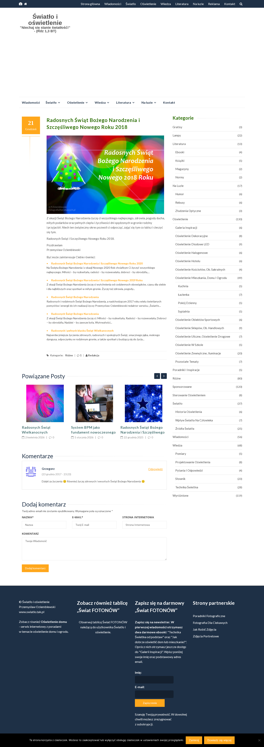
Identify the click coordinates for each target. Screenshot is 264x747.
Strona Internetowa (138, 517)
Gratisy (177, 127)
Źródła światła (184, 428)
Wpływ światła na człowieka (194, 420)
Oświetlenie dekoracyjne (191, 236)
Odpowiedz (155, 469)
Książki (179, 160)
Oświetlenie (148, 4)
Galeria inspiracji (186, 227)
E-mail (77, 517)
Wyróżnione (180, 495)
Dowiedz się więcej (219, 740)
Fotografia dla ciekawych (210, 622)
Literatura (181, 4)
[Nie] (259, 740)
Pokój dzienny (187, 303)
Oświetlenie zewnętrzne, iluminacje (198, 353)
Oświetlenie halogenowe (191, 252)
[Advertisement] (132, 68)
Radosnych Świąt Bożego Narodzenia (75, 297)
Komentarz (30, 533)
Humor (179, 194)
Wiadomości (112, 4)
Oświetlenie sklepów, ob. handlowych (199, 328)
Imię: (138, 672)
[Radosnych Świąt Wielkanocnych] (45, 403)
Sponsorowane (182, 386)
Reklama (214, 4)
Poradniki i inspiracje (186, 370)
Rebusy (180, 202)
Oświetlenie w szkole (189, 344)
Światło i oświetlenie (45, 19)
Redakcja (93, 355)
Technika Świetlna (186, 487)
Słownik (180, 478)
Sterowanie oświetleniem (189, 395)
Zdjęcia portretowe (206, 636)
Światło (131, 4)
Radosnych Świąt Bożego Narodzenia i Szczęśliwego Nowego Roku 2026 (142, 432)
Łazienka (183, 294)
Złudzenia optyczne (188, 211)
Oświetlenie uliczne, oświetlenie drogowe (202, 336)
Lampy (177, 135)
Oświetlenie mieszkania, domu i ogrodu (201, 277)
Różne (69, 355)
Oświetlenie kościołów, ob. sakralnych (200, 269)
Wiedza (166, 4)
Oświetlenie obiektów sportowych (197, 319)
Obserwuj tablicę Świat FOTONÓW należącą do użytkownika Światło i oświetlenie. (103, 627)
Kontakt (229, 4)
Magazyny (182, 169)
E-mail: (140, 687)
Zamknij (194, 740)
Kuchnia (183, 286)
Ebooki (179, 152)
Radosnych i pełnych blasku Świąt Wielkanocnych (82, 330)
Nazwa (28, 517)
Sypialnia (184, 311)
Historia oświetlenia (188, 411)
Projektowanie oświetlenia (192, 462)
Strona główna (90, 4)
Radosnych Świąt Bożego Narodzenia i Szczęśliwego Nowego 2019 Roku (97, 280)
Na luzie (198, 4)
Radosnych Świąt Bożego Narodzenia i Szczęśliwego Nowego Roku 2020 (97, 263)
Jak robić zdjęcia (204, 629)
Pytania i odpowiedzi (189, 470)
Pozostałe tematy (187, 361)
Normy (179, 177)
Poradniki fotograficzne (209, 616)
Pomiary (180, 453)
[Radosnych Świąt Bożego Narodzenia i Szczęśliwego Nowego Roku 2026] (143, 403)
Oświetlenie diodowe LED (192, 244)
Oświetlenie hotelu (187, 261)
